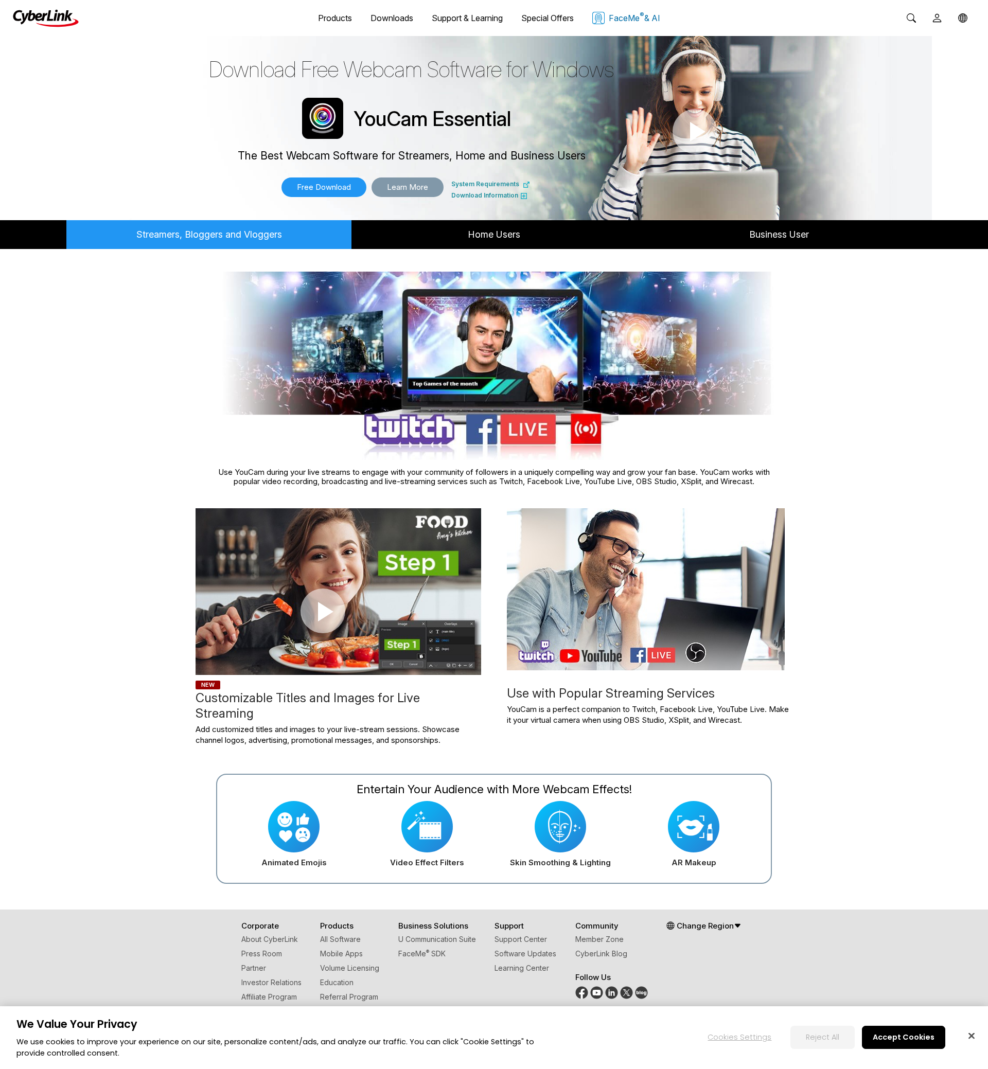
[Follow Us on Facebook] (581, 992)
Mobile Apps (341, 953)
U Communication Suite (437, 939)
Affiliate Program (269, 996)
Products (335, 18)
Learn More (407, 187)
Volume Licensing (349, 968)
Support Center (521, 939)
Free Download (324, 187)
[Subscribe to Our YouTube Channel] (596, 992)
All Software (340, 939)
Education (337, 982)
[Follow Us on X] (626, 992)
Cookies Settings (739, 1036)
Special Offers (547, 18)
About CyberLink (269, 939)
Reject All (822, 1036)
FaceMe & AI (634, 17)
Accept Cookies (903, 1036)
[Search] (911, 18)
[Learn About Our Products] (641, 992)
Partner (253, 968)
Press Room (261, 953)
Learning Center (522, 968)
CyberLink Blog (601, 953)
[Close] (971, 1035)
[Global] (963, 18)
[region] (494, 1037)
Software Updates (525, 953)
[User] (937, 18)
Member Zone (599, 939)
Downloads (391, 18)
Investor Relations (271, 982)
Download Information (484, 195)
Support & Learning (467, 18)
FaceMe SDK (422, 953)
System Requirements (485, 184)
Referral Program (349, 996)
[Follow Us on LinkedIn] (611, 992)
